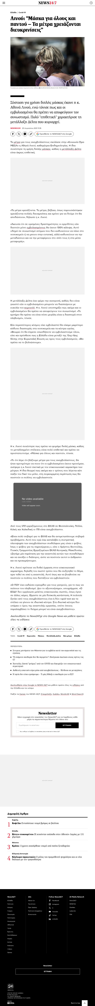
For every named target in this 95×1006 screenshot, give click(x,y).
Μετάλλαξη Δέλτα (54, 636)
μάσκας (46, 149)
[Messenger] (24, 134)
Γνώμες (9, 911)
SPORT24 (73, 904)
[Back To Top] (85, 1003)
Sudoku (56, 694)
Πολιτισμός (11, 918)
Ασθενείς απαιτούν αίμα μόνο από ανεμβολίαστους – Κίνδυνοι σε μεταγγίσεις (47, 670)
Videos (9, 949)
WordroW (64, 694)
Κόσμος (10, 907)
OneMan (72, 907)
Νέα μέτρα (67, 636)
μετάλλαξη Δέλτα (71, 149)
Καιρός (9, 938)
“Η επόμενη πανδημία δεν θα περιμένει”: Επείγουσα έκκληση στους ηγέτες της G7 (48, 658)
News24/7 (73, 900)
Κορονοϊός (31, 636)
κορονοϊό (29, 308)
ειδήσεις (24, 619)
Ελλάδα (13, 12)
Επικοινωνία (32, 914)
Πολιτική (10, 904)
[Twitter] (18, 134)
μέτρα (17, 142)
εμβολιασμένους (36, 227)
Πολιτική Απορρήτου (35, 911)
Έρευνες (10, 931)
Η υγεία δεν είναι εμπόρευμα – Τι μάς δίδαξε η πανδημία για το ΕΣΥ (43, 674)
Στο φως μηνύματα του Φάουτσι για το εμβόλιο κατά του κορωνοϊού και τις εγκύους (47, 651)
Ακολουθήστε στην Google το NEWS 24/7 (28, 685)
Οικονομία (10, 914)
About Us (31, 900)
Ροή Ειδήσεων (12, 935)
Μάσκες (41, 636)
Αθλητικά (10, 924)
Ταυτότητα (31, 904)
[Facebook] (12, 134)
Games (22, 694)
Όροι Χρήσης (32, 907)
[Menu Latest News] (91, 3)
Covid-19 (22, 12)
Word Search (77, 694)
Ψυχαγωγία (11, 921)
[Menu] (3, 3)
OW (71, 914)
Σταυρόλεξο (46, 694)
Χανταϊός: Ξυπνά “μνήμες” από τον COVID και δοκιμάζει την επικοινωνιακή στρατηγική (47, 665)
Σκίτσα (9, 942)
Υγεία (9, 928)
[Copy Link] (30, 134)
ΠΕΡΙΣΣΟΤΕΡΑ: (16, 646)
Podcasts (10, 945)
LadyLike (73, 911)
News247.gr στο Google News (47, 616)
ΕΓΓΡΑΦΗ (48, 971)
